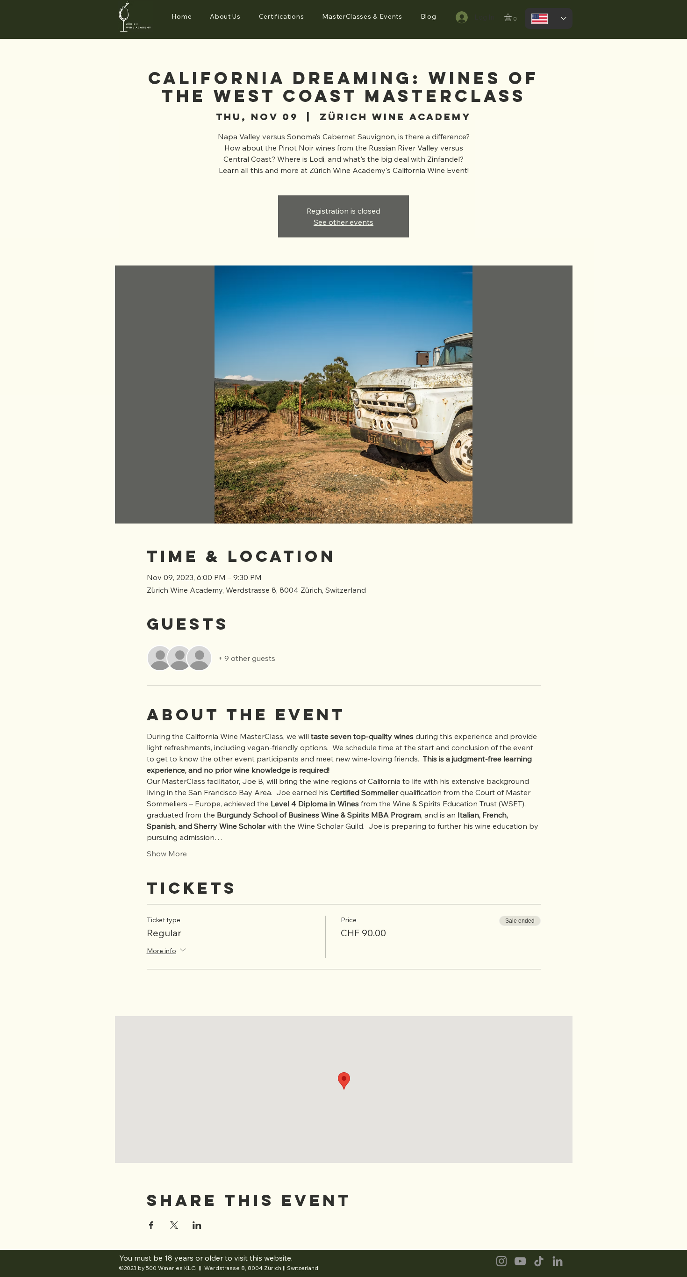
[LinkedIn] (558, 1261)
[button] (225, 16)
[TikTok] (539, 1261)
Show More (167, 853)
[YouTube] (520, 1261)
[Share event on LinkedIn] (197, 1225)
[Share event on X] (174, 1225)
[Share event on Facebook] (151, 1225)
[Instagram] (501, 1261)
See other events (343, 222)
